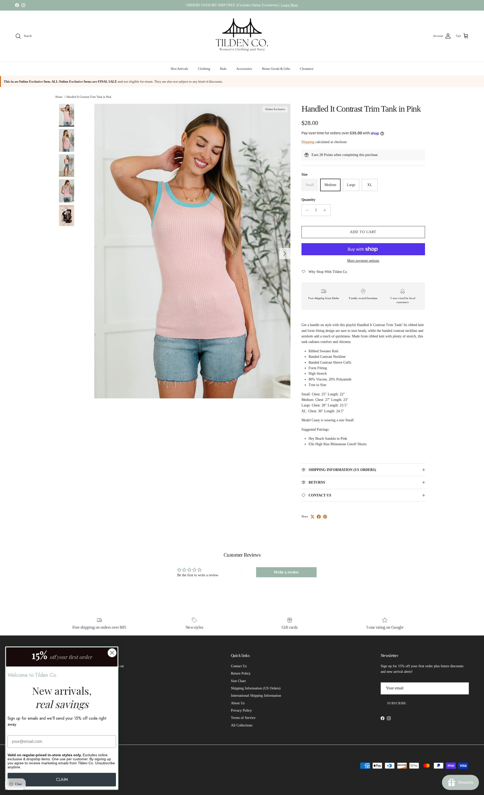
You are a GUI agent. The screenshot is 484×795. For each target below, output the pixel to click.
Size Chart (238, 681)
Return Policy (241, 673)
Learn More (289, 5)
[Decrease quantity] (306, 210)
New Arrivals (179, 69)
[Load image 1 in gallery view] (192, 251)
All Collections (241, 725)
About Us (238, 703)
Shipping (307, 142)
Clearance (307, 69)
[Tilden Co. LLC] (242, 36)
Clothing (204, 69)
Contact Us (239, 666)
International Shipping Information (256, 695)
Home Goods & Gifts (276, 69)
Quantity (308, 200)
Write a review (286, 572)
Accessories (244, 69)
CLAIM (62, 779)
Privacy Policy (241, 710)
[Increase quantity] (326, 210)
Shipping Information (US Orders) (256, 688)
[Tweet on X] (312, 517)
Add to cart (363, 232)
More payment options (363, 261)
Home (59, 96)
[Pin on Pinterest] (325, 517)
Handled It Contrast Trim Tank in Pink (89, 96)
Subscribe (396, 703)
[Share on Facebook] (319, 517)
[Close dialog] (112, 652)
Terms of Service (243, 718)
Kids (223, 69)
